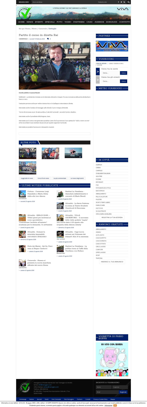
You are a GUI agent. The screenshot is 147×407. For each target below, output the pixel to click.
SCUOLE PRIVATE (101, 211)
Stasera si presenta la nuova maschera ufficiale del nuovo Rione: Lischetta (35, 264)
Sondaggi (111, 22)
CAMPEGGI (99, 170)
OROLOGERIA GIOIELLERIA (104, 214)
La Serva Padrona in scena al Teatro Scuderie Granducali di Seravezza (77, 205)
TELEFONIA (99, 258)
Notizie (31, 399)
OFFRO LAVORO (101, 252)
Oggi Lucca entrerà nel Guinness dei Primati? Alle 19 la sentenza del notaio (72, 235)
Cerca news (101, 63)
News (30, 22)
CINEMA (98, 168)
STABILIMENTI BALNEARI (103, 173)
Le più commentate (60, 178)
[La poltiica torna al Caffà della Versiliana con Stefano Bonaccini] (60, 248)
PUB (97, 185)
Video (68, 22)
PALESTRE (99, 199)
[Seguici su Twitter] (121, 2)
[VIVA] (112, 46)
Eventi (39, 22)
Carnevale (43, 29)
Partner (104, 35)
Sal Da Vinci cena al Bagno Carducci (39, 247)
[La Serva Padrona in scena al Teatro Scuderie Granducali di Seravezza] (60, 206)
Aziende (99, 22)
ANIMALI (98, 232)
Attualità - (69, 203)
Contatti (124, 22)
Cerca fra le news (43, 178)
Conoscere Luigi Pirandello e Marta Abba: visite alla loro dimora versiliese (34, 195)
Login (99, 65)
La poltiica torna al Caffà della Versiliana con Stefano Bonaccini (72, 249)
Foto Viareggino (69, 399)
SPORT (98, 255)
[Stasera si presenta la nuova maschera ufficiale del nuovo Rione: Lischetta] (22, 263)
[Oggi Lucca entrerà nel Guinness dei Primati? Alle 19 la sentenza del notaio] (60, 234)
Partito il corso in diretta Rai (38, 35)
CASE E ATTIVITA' (101, 244)
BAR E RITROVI (100, 191)
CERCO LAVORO (101, 247)
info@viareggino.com (45, 385)
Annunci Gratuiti (111, 224)
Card (89, 22)
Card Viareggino (116, 63)
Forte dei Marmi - (34, 246)
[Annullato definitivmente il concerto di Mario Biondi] (60, 194)
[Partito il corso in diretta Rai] (27, 153)
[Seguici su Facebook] (118, 2)
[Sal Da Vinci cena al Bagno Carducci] (22, 248)
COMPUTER (99, 249)
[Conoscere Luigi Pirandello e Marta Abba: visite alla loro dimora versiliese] (22, 194)
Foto (59, 22)
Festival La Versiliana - (74, 191)
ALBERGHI (99, 165)
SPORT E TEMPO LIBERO (103, 202)
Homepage (22, 399)
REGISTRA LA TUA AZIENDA (112, 217)
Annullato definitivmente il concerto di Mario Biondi (76, 195)
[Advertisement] (112, 141)
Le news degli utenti (77, 178)
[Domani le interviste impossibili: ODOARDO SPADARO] (22, 234)
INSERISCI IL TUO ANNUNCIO (112, 262)
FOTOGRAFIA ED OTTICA (103, 188)
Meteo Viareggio (110, 88)
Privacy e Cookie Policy (100, 399)
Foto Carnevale (56, 399)
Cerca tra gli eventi (110, 77)
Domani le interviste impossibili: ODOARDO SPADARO (37, 234)
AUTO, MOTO (100, 235)
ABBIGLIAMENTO (101, 194)
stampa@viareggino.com (51, 387)
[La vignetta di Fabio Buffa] (112, 359)
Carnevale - (32, 260)
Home (21, 22)
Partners (78, 22)
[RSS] (124, 2)
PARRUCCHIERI (100, 205)
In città (104, 159)
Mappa (113, 399)
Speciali (50, 22)
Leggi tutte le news (27, 178)
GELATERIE (99, 176)
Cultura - (31, 191)
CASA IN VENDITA (101, 241)
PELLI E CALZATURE (101, 197)
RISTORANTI (99, 182)
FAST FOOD (99, 208)
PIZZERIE (98, 179)
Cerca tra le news (109, 69)
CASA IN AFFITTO (101, 238)
